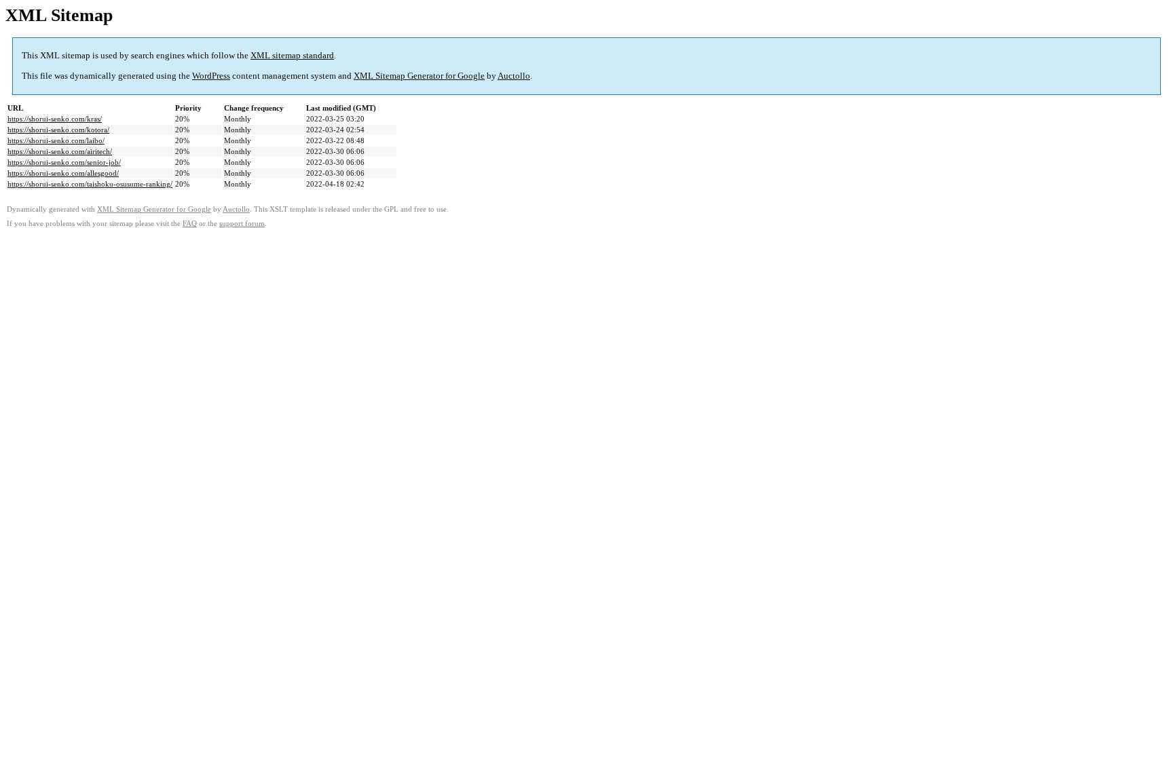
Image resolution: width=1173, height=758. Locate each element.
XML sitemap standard (292, 55)
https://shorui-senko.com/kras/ (54, 119)
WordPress (211, 76)
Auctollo (514, 76)
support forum (242, 223)
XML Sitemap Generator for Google (419, 76)
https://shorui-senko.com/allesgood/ (63, 173)
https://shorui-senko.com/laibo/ (56, 140)
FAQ (190, 223)
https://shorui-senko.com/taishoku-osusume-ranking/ (89, 184)
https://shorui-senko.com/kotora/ (58, 130)
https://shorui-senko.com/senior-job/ (64, 162)
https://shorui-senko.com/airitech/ (59, 151)
